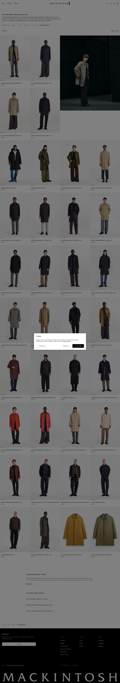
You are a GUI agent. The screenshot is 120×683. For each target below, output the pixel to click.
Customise (42, 346)
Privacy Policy (66, 341)
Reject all (66, 346)
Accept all (78, 346)
